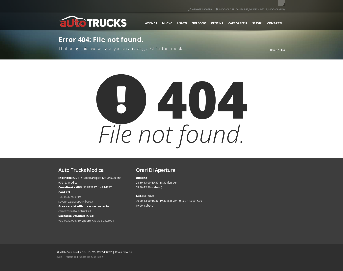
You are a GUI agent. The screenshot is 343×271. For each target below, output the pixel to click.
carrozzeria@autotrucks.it (74, 211)
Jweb (59, 257)
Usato (182, 23)
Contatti (274, 23)
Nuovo (167, 23)
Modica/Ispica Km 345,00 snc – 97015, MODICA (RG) (252, 9)
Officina (217, 23)
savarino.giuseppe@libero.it (75, 201)
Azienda (151, 23)
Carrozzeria (238, 23)
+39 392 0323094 (103, 220)
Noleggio (199, 23)
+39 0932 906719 (202, 9)
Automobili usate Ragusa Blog (84, 257)
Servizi (257, 23)
